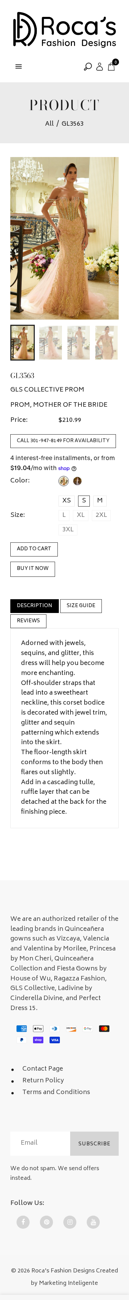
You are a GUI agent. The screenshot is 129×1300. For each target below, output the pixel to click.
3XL (68, 529)
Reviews (28, 621)
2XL (101, 515)
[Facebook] (23, 1222)
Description (34, 606)
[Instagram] (69, 1222)
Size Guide (81, 606)
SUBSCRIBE (94, 1144)
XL (81, 515)
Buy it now (33, 568)
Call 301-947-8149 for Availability (63, 441)
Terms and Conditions (56, 1092)
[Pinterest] (46, 1222)
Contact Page (42, 1069)
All (49, 124)
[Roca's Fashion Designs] (64, 30)
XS (66, 501)
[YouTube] (93, 1222)
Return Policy (43, 1080)
